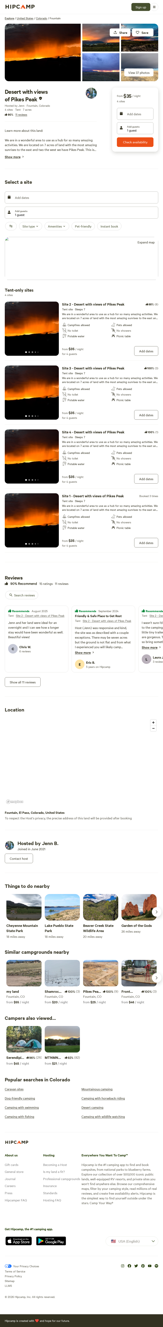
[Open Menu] (154, 7)
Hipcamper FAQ (16, 1200)
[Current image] (26, 352)
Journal (10, 1179)
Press (8, 1193)
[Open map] (81, 258)
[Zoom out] (153, 728)
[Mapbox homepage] (14, 801)
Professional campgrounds (61, 1179)
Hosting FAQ (52, 1200)
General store (14, 1171)
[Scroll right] (156, 912)
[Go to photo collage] (43, 52)
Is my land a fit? (54, 1171)
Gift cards (11, 1164)
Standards (50, 1193)
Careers (10, 1185)
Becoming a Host (55, 1164)
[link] (81, 329)
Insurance (50, 1185)
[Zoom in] (153, 722)
